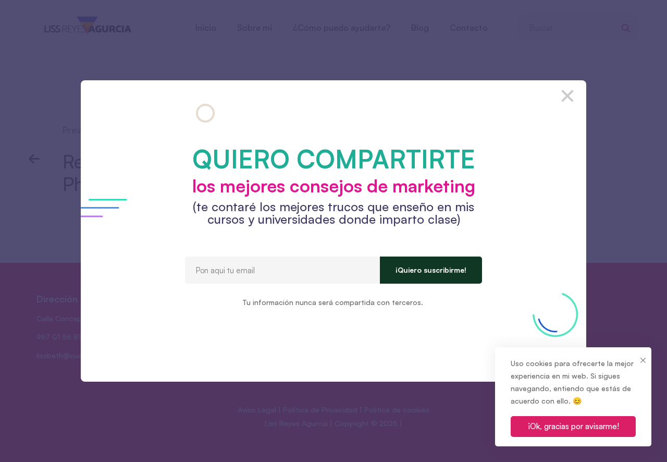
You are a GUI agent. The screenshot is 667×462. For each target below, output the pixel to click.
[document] (333, 231)
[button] (567, 96)
